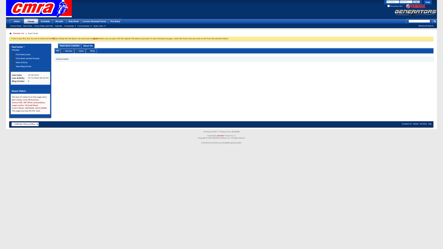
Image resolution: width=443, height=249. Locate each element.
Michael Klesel (31, 105)
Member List (18, 33)
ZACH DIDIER (41, 108)
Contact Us (407, 124)
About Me (88, 46)
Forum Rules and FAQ (43, 26)
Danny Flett (17, 103)
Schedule (45, 21)
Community (69, 26)
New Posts (27, 26)
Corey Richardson (30, 100)
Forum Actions (84, 26)
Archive (423, 124)
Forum (31, 21)
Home (17, 21)
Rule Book (74, 21)
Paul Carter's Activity (69, 46)
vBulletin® (221, 136)
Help (428, 2)
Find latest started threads (27, 58)
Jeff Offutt (28, 103)
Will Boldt (29, 108)
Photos (92, 51)
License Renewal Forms (94, 21)
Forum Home (15, 26)
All (57, 51)
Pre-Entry (115, 21)
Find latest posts (22, 54)
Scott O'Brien (18, 108)
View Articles (21, 62)
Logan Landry (18, 105)
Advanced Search (425, 26)
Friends (81, 51)
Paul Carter (68, 51)
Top (430, 124)
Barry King (16, 100)
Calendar (58, 26)
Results (59, 21)
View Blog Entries (23, 66)
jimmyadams (39, 103)
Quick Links (98, 26)
